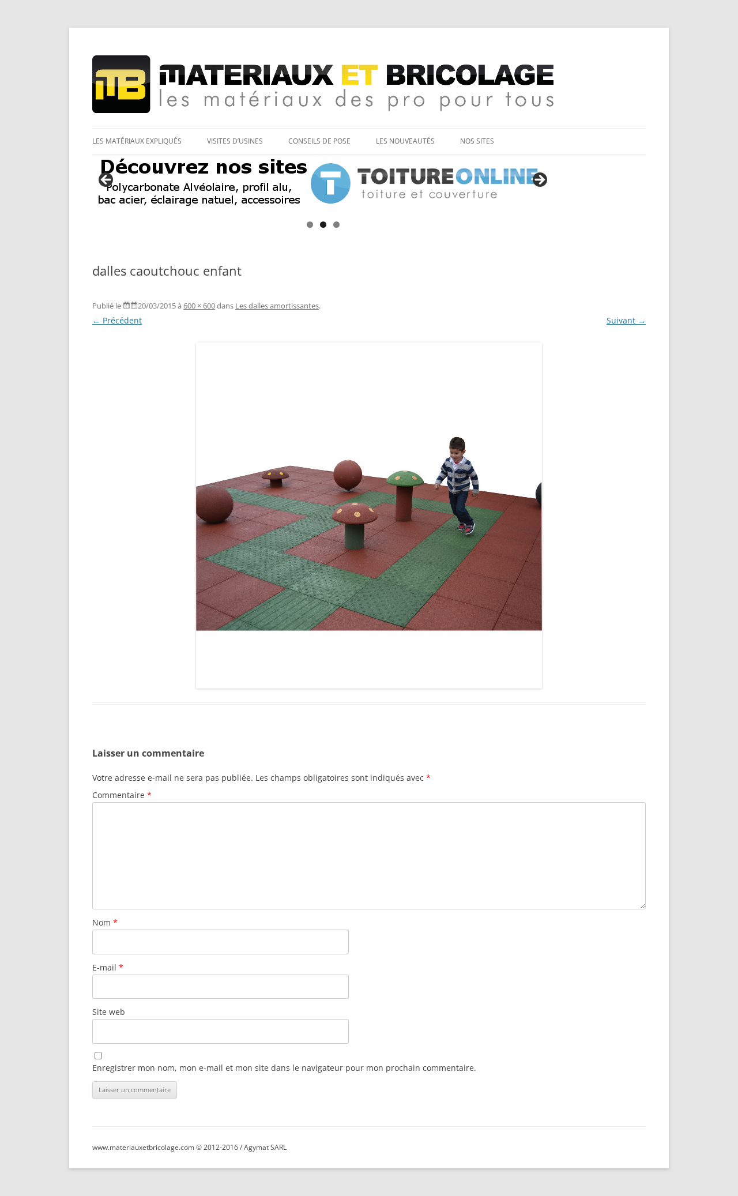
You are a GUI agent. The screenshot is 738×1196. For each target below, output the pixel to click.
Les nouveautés (405, 141)
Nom (105, 922)
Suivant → (626, 320)
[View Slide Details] (323, 183)
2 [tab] (323, 224)
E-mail (107, 967)
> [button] (539, 180)
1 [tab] (310, 224)
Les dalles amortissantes (277, 305)
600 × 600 (199, 305)
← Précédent (117, 320)
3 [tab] (336, 224)
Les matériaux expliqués (137, 141)
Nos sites (477, 141)
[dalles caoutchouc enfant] (369, 516)
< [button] (106, 180)
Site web (108, 1011)
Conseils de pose (319, 141)
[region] (323, 183)
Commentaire (122, 794)
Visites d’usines (235, 141)
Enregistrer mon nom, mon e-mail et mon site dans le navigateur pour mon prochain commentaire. (284, 1067)
